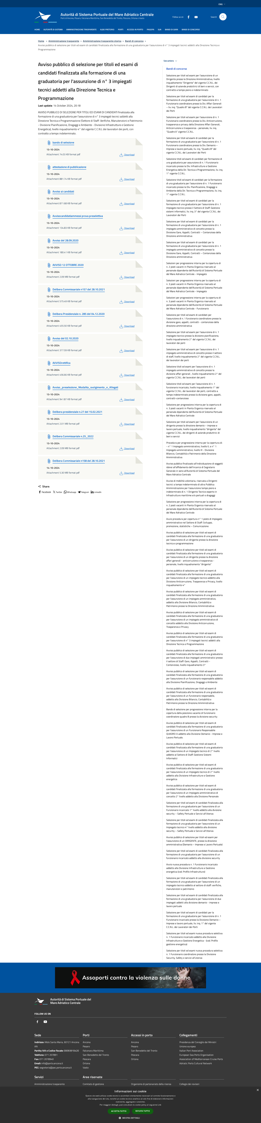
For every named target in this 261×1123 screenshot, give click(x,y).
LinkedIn (98, 492)
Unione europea (187, 1046)
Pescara (87, 1059)
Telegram (85, 492)
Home (41, 41)
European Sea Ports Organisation (196, 1055)
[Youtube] (195, 17)
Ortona (86, 1063)
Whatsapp (71, 492)
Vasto (86, 1067)
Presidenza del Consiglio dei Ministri (197, 1042)
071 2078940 (46, 1059)
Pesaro (86, 1046)
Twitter (59, 492)
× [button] (257, 1090)
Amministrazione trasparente (63, 41)
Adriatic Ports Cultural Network (195, 1063)
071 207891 (51, 1055)
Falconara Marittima (93, 1050)
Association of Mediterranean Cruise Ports (201, 1059)
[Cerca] (223, 16)
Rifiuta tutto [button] (142, 1111)
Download (129, 154)
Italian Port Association (191, 1050)
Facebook (46, 492)
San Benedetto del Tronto (96, 1055)
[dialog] (130, 1105)
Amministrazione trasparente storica (102, 41)
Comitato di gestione (93, 1084)
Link (159, 1105)
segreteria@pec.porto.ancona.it (56, 1067)
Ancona (86, 1042)
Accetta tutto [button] (118, 1111)
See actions (169, 60)
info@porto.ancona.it (52, 1063)
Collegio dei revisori (189, 1084)
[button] (130, 1117)
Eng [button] (221, 4)
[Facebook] (187, 17)
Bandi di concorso (134, 41)
